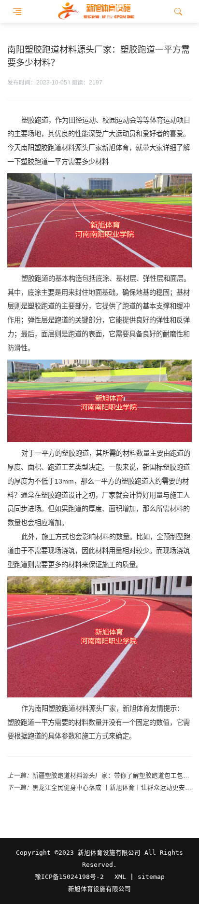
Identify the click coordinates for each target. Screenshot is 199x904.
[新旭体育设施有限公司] (95, 11)
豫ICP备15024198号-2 (69, 876)
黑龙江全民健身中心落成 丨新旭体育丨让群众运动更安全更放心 (112, 787)
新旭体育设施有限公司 (99, 889)
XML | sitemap (139, 876)
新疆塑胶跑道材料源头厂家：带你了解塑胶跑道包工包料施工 (112, 775)
